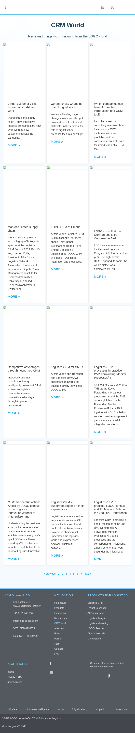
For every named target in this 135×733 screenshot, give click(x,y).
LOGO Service (95, 628)
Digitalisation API (96, 633)
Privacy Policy (14, 676)
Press (57, 633)
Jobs (57, 643)
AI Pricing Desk (95, 613)
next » (88, 573)
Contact (58, 648)
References (60, 618)
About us (59, 628)
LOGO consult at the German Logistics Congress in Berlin (107, 235)
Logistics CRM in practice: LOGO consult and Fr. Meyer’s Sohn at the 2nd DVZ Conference (110, 508)
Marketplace (94, 638)
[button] (124, 7)
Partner (58, 638)
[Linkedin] (114, 726)
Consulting (60, 613)
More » (14, 145)
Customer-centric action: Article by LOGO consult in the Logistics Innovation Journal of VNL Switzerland (24, 509)
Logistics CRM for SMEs (67, 367)
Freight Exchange (96, 607)
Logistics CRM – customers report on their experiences (67, 506)
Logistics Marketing (97, 623)
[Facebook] (97, 726)
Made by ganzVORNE (14, 726)
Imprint (10, 671)
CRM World (60, 623)
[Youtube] (123, 726)
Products (59, 607)
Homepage (60, 602)
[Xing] (105, 726)
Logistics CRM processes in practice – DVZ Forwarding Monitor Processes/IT (110, 372)
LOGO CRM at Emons (65, 227)
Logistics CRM (95, 602)
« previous (49, 573)
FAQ (56, 653)
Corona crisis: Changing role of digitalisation (66, 105)
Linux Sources (14, 682)
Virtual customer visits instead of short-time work (22, 107)
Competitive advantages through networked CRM (24, 368)
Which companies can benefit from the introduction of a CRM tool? (108, 109)
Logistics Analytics (97, 618)
